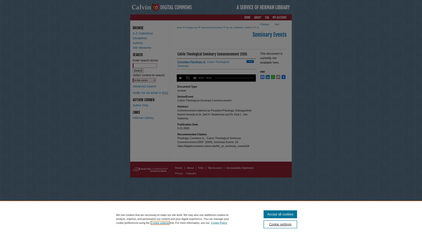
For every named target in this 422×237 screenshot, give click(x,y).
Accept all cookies (280, 214)
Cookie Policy (219, 223)
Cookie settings (160, 223)
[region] (211, 219)
